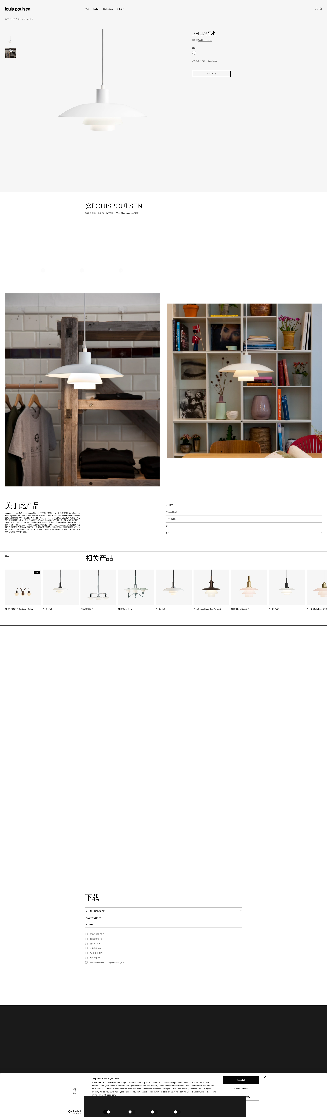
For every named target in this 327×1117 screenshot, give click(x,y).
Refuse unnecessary (241, 1097)
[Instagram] (117, 1034)
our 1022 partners (107, 1082)
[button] (27, 248)
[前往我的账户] (316, 11)
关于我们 (169, 1062)
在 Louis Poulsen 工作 (174, 1066)
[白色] (194, 53)
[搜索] (321, 11)
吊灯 (7, 555)
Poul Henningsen (205, 40)
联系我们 (88, 1062)
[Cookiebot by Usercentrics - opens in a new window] (75, 1112)
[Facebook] (112, 1034)
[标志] (17, 9)
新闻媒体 (169, 1070)
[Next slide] (318, 556)
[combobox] (163, 911)
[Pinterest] (129, 1034)
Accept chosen (241, 1088)
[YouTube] (134, 1034)
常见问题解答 (90, 1066)
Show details (191, 1112)
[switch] (131, 1112)
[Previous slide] (311, 556)
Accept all (241, 1080)
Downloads (212, 61)
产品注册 (88, 1070)
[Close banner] (265, 1077)
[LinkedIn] (123, 1034)
